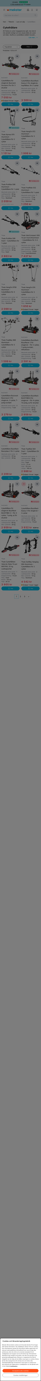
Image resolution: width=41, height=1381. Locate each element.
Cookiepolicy (14, 1366)
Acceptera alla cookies (20, 1371)
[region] (20, 1359)
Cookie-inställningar (20, 1375)
